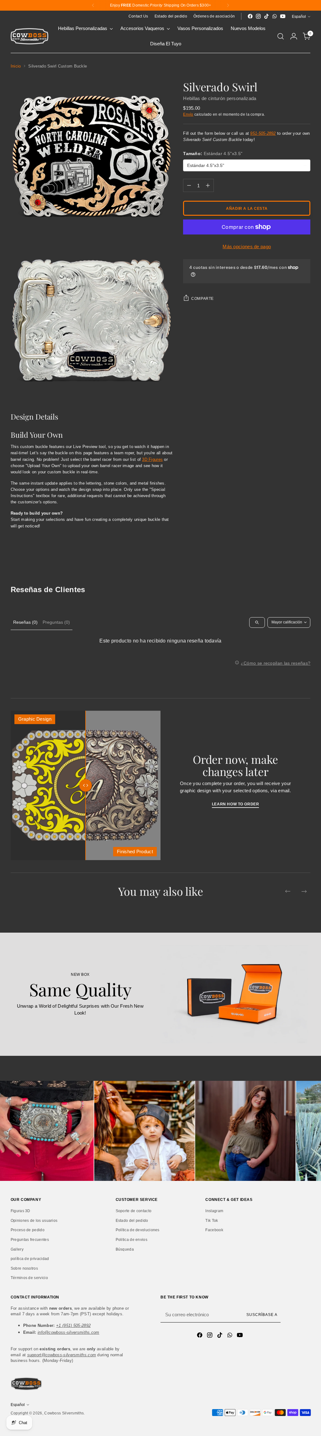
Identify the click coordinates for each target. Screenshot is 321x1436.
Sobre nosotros (24, 1268)
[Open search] (257, 622)
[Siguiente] (228, 5)
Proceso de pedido (28, 1230)
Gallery (17, 1249)
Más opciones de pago (247, 246)
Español (299, 16)
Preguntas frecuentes (30, 1239)
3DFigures (152, 459)
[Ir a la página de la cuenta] (293, 36)
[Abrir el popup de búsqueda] (280, 36)
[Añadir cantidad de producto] (207, 185)
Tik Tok (211, 1220)
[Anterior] (93, 5)
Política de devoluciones (138, 1230)
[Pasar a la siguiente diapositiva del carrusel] (304, 891)
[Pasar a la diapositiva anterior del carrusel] (288, 891)
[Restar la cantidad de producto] (189, 185)
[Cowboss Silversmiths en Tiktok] (266, 16)
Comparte (202, 298)
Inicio (16, 66)
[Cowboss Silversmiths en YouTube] (283, 16)
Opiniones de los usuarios (34, 1220)
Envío (188, 114)
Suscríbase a (261, 1315)
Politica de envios (131, 1239)
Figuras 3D (20, 1211)
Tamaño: (212, 153)
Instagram (214, 1211)
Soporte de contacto (134, 1211)
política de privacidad (30, 1259)
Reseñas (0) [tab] (25, 622)
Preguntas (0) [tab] (56, 622)
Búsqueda (125, 1249)
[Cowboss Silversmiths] (29, 36)
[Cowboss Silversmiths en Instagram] (258, 16)
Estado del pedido (132, 1220)
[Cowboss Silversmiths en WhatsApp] (274, 16)
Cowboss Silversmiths (64, 1413)
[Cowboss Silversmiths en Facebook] (250, 16)
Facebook (214, 1230)
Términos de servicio (29, 1278)
